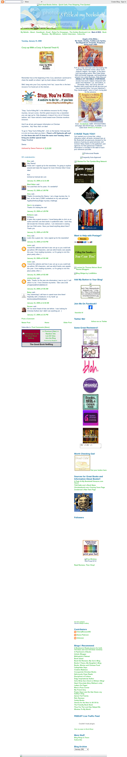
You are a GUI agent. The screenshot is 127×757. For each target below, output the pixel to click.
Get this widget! (79, 622)
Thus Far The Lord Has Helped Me (87, 707)
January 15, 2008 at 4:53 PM (37, 242)
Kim (28, 161)
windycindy (31, 278)
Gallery (86, 623)
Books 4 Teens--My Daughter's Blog (87, 663)
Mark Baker (31, 184)
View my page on (83, 729)
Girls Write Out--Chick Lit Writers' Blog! (89, 681)
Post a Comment (28, 319)
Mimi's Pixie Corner (81, 688)
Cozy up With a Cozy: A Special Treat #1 (40, 48)
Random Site (51, 334)
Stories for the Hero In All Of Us (86, 703)
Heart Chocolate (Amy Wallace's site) (88, 683)
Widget (81, 623)
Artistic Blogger (80, 654)
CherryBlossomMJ (84, 632)
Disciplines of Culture (82, 676)
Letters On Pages (80, 685)
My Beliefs (25, 32)
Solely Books (79, 700)
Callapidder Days (80, 667)
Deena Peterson (83, 635)
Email (48, 32)
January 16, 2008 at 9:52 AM (37, 258)
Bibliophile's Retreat (82, 656)
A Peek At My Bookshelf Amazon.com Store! (88, 482)
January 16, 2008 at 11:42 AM (38, 303)
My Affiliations (55, 34)
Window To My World (82, 709)
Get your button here (99, 470)
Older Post (68, 322)
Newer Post (26, 322)
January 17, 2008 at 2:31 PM (37, 315)
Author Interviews (69, 34)
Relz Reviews (79, 698)
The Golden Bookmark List (80, 32)
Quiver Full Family (81, 696)
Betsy (29, 292)
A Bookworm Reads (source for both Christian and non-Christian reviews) (88, 649)
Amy (29, 194)
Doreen (30, 306)
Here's (29, 205)
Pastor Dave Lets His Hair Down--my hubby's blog (88, 693)
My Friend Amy (80, 690)
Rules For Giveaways (60, 32)
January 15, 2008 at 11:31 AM (38, 181)
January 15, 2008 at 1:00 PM (37, 190)
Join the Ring (50, 338)
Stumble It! (78, 313)
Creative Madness (81, 670)
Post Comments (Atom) (40, 327)
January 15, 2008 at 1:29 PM (37, 211)
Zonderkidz (84, 124)
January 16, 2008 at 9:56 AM (37, 289)
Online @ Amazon (95, 128)
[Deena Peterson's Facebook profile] (91, 309)
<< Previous (47, 331)
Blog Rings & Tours (81, 738)
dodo (29, 245)
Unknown (80, 638)
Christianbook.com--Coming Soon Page (89, 487)
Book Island (78, 659)
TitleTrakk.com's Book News (85, 485)
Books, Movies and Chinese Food (87, 665)
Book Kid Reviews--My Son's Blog (87, 661)
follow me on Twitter (99, 321)
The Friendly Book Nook (83, 705)
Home (47, 322)
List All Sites (50, 336)
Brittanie (30, 215)
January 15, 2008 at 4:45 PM (37, 232)
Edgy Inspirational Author (84, 679)
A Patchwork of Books (82, 652)
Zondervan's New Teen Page (85, 490)
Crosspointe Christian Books (85, 672)
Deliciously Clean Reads (83, 674)
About (32, 32)
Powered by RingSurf (50, 340)
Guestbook (40, 32)
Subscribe (81, 34)
